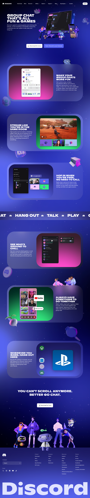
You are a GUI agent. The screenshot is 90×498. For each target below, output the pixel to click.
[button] (30, 4)
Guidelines (77, 462)
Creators (64, 462)
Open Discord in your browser (53, 46)
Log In (85, 3)
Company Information (80, 469)
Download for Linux (35, 46)
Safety (63, 458)
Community (64, 465)
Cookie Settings (78, 460)
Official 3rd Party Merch (67, 471)
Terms (76, 456)
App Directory (38, 462)
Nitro (25, 4)
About (49, 456)
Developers (64, 467)
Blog (63, 460)
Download (19, 4)
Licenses (77, 467)
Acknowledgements (79, 465)
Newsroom (50, 462)
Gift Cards (37, 465)
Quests (63, 469)
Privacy (76, 458)
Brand (49, 460)
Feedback (64, 473)
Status (36, 460)
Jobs (49, 458)
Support (63, 456)
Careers (71, 4)
